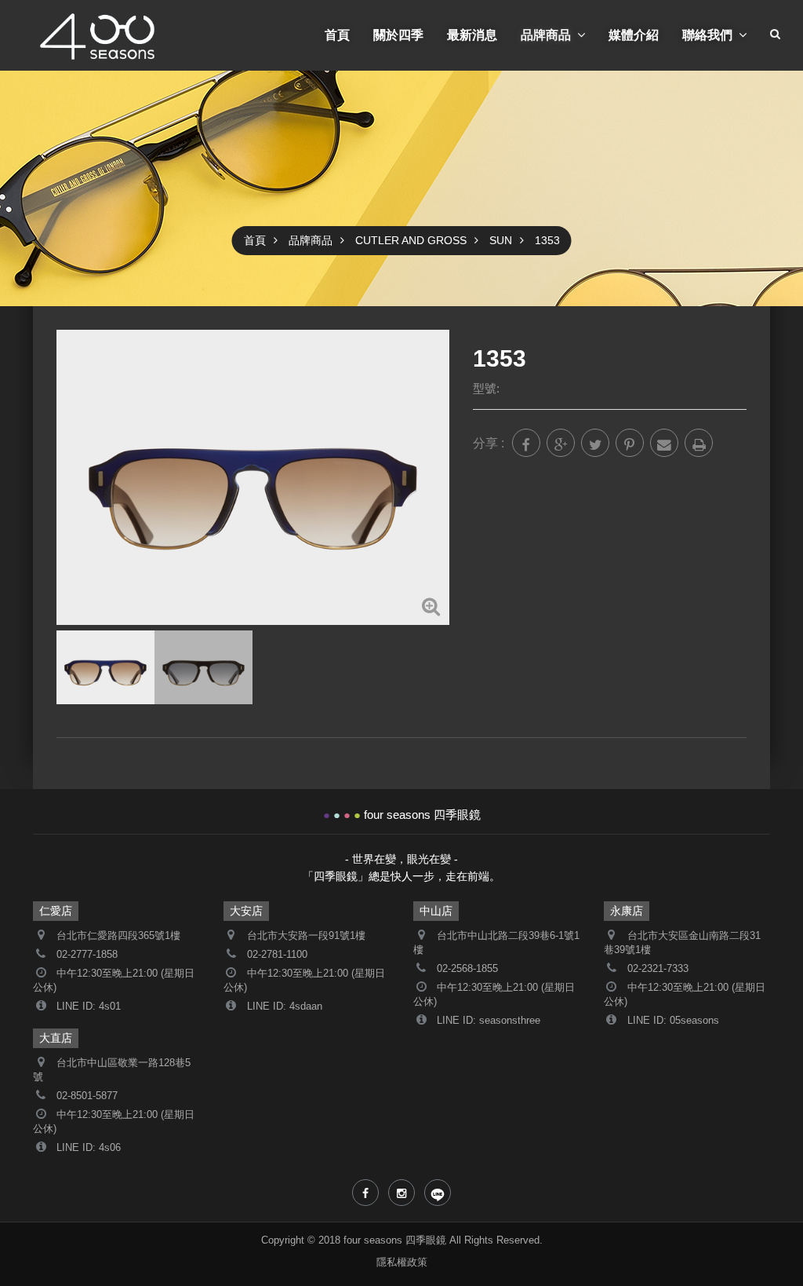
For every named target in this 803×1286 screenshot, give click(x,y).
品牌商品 (546, 34)
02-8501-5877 (87, 1096)
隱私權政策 (401, 1262)
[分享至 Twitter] (595, 443)
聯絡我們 (707, 34)
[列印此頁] (699, 443)
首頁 (337, 34)
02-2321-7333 (658, 968)
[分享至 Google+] (561, 443)
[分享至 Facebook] (526, 443)
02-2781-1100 (277, 954)
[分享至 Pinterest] (630, 443)
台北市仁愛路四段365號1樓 (118, 935)
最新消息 (472, 34)
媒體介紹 (634, 34)
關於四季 (398, 34)
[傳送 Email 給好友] (664, 443)
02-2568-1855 (467, 968)
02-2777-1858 (87, 954)
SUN (500, 240)
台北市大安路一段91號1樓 (306, 935)
